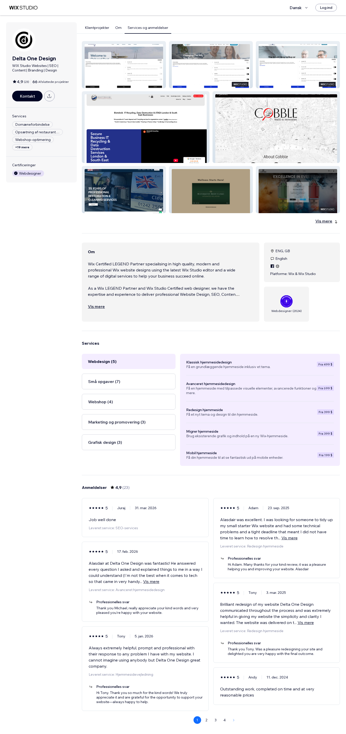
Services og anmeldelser (148, 27)
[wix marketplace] (23, 8)
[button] (124, 64)
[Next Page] (234, 720)
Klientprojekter (97, 27)
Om (118, 27)
